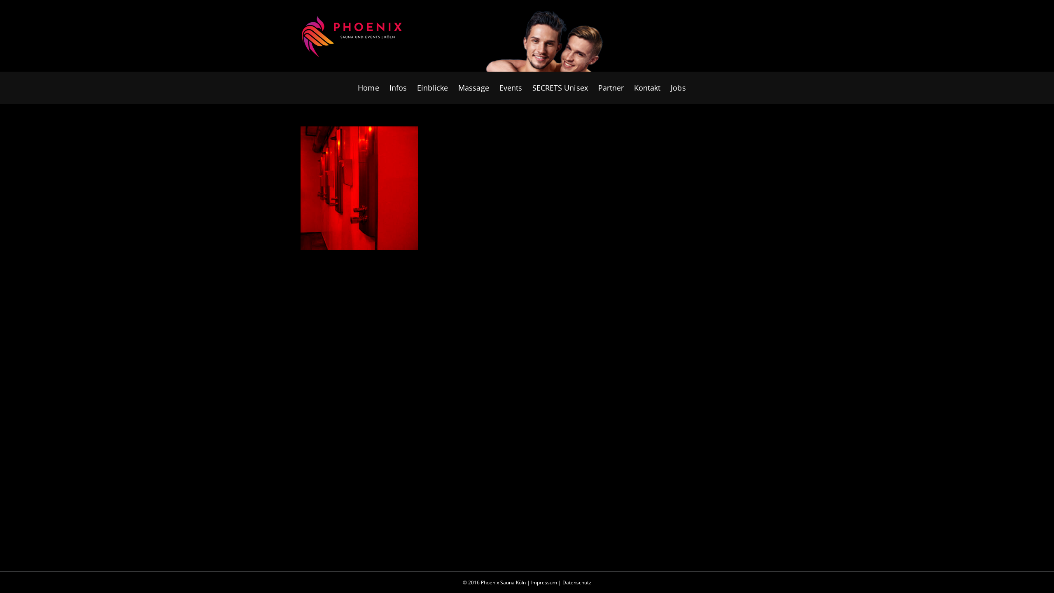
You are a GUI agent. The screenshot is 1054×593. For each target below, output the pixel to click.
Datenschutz (576, 582)
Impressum (544, 582)
